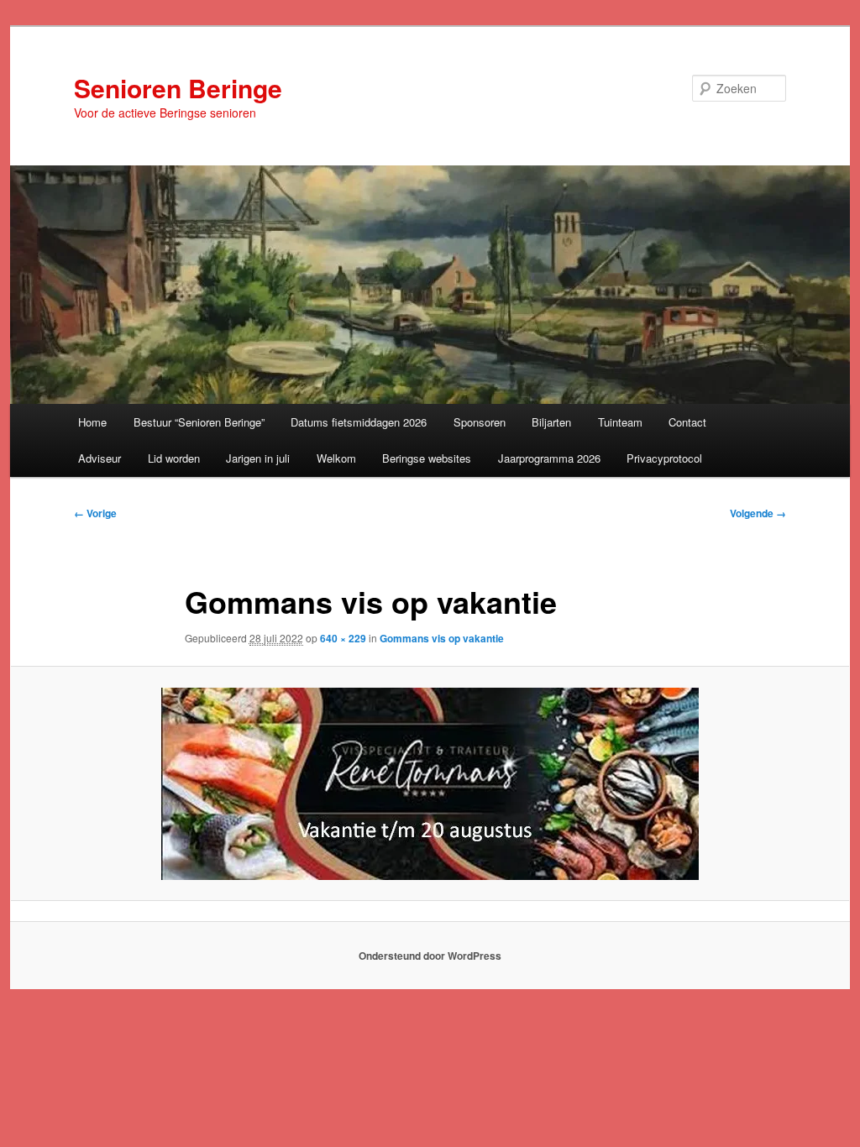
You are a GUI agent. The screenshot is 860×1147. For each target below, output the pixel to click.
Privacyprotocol (664, 458)
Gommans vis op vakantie (442, 638)
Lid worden (174, 458)
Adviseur (99, 458)
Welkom (336, 458)
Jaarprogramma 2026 (549, 458)
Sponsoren (480, 422)
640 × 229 (343, 638)
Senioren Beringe (178, 88)
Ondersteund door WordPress (430, 955)
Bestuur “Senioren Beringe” (199, 422)
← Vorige (95, 513)
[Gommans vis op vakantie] (430, 784)
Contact (687, 422)
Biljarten (551, 422)
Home (92, 422)
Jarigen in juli (258, 458)
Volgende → (758, 513)
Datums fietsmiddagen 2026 (359, 422)
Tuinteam (620, 422)
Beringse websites (426, 458)
